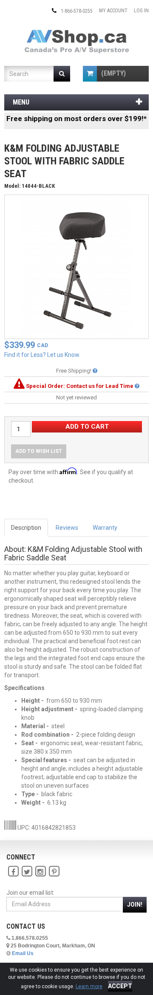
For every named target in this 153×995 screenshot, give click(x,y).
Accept (120, 986)
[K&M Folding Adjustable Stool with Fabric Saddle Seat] (76, 266)
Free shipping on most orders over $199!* (76, 118)
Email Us (23, 953)
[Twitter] (27, 871)
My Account (113, 11)
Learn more (89, 986)
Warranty (105, 527)
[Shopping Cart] (90, 74)
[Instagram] (40, 871)
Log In (141, 11)
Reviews (67, 527)
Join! (134, 904)
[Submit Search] (62, 74)
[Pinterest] (54, 871)
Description (26, 527)
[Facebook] (13, 871)
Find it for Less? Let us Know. (42, 354)
